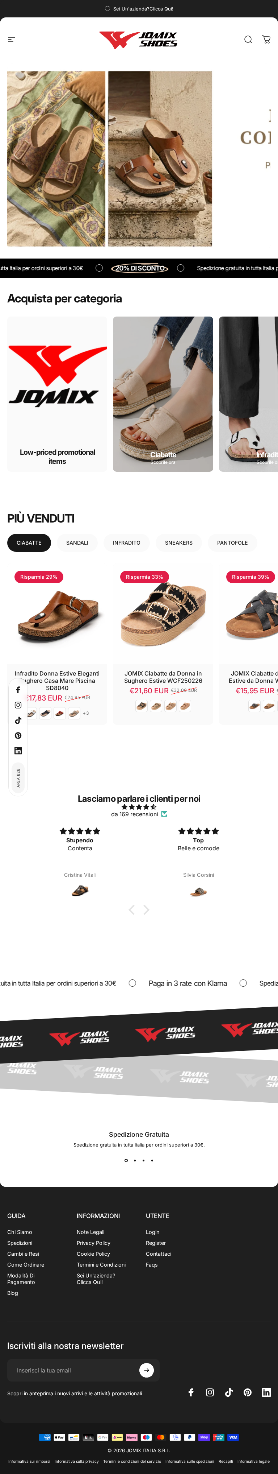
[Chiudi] (211, 694)
